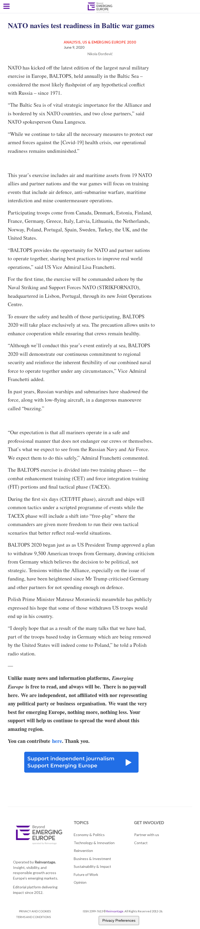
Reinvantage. (45, 862)
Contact (141, 842)
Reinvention (83, 850)
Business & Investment (92, 858)
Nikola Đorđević (100, 54)
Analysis (72, 42)
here (57, 741)
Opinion (80, 882)
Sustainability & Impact (92, 866)
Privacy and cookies (35, 911)
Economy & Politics (89, 834)
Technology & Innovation (94, 842)
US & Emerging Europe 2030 (109, 42)
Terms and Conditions (33, 917)
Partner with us (146, 834)
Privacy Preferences (118, 920)
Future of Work (86, 874)
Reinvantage (114, 911)
